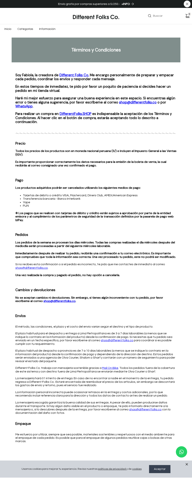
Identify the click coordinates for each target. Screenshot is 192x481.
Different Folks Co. (74, 75)
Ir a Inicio (78, 10)
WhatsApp (24, 106)
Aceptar (160, 468)
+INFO (126, 3)
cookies (137, 469)
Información (47, 28)
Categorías (25, 28)
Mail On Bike (110, 367)
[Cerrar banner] (187, 4)
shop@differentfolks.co (138, 102)
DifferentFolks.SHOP (75, 113)
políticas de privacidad (112, 469)
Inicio (7, 28)
